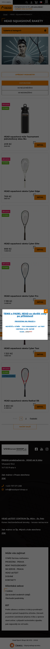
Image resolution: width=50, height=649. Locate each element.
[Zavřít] (46, 311)
